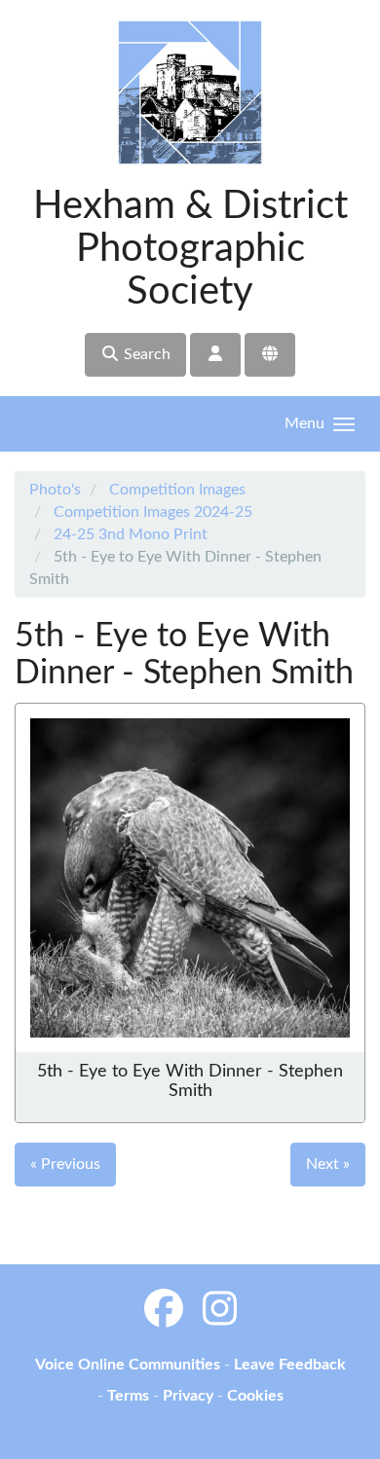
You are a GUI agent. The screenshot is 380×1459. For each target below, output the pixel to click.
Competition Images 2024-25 (153, 512)
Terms (128, 1396)
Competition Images (177, 489)
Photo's (55, 489)
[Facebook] (163, 1311)
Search (145, 354)
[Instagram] (220, 1311)
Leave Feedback (290, 1364)
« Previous (65, 1164)
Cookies (255, 1396)
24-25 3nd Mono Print (131, 534)
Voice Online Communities (127, 1364)
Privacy (188, 1396)
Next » (328, 1164)
